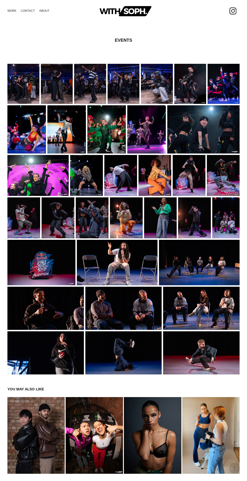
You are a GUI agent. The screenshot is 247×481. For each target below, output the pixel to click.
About (44, 10)
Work (11, 10)
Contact (28, 10)
